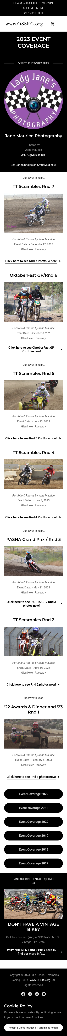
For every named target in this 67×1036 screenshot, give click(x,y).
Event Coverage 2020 (33, 821)
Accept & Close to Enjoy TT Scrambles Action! (33, 1027)
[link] (24, 24)
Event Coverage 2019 (33, 835)
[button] (59, 23)
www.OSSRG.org (40, 980)
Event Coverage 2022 (33, 794)
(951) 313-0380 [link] (33, 13)
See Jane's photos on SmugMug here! (33, 165)
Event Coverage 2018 (33, 849)
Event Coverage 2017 (33, 863)
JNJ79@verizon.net (33, 154)
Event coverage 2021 (33, 808)
